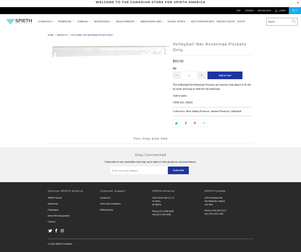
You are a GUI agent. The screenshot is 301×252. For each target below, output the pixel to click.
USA (238, 10)
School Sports (176, 21)
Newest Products (220, 111)
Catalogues (53, 210)
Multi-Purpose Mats (202, 21)
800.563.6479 (264, 10)
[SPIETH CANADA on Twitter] (50, 231)
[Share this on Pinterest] (195, 123)
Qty (174, 68)
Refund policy (106, 210)
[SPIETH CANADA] (19, 22)
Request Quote (226, 21)
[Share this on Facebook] (186, 123)
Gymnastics (45, 21)
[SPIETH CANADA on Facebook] (56, 231)
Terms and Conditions (110, 204)
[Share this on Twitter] (176, 123)
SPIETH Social (55, 198)
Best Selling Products (198, 111)
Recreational (102, 21)
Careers (51, 221)
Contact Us (105, 198)
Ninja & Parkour (125, 21)
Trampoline (65, 21)
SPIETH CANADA (63, 244)
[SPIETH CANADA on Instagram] (62, 231)
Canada (249, 10)
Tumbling (82, 21)
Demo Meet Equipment (59, 216)
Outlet (241, 21)
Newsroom (53, 204)
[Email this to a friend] (204, 123)
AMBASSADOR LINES (151, 21)
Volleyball (236, 111)
